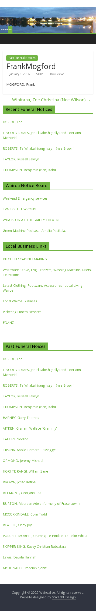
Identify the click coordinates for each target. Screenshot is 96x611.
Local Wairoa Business (20, 301)
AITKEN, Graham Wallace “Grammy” (30, 428)
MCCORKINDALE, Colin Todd (25, 514)
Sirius (39, 74)
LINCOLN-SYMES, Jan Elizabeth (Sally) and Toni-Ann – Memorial (43, 135)
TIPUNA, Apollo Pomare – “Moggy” (29, 450)
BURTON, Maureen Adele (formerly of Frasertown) (41, 503)
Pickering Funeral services (22, 312)
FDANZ (8, 322)
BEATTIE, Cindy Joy (17, 525)
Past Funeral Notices (22, 58)
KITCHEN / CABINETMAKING (25, 259)
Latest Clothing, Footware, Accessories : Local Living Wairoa (42, 288)
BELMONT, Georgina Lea (22, 493)
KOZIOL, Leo (13, 122)
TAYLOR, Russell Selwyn (21, 159)
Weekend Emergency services (25, 198)
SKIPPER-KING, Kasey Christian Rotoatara (34, 546)
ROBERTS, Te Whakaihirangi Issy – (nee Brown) (39, 148)
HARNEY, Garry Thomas (21, 417)
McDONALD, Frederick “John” (25, 568)
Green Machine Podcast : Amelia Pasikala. (34, 230)
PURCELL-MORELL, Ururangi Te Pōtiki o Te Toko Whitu (45, 535)
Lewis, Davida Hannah (19, 557)
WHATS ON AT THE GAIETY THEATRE (31, 220)
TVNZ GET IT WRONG (19, 209)
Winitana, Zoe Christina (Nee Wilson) (51, 99)
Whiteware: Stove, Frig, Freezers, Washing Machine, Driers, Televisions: (47, 272)
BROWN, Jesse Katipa (19, 482)
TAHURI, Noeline (15, 439)
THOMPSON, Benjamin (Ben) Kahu (29, 170)
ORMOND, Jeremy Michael (23, 460)
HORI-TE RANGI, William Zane (25, 471)
